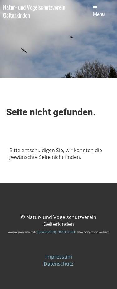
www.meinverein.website (22, 232)
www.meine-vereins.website (93, 232)
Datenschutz (58, 263)
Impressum (58, 256)
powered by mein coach (56, 231)
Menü (99, 14)
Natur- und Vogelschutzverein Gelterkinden (34, 11)
